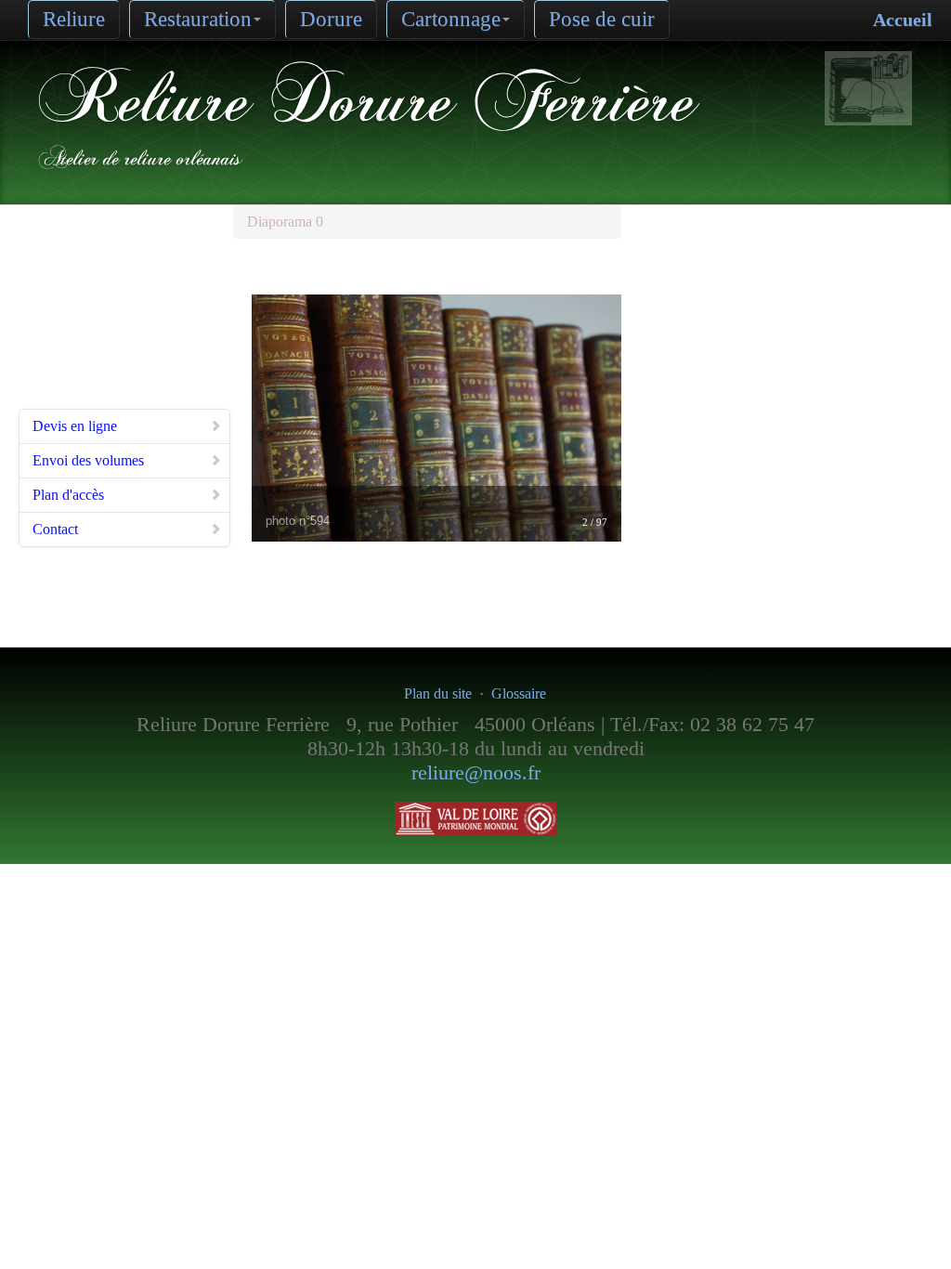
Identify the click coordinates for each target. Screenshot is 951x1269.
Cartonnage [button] (451, 19)
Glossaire (518, 693)
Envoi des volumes (88, 460)
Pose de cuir (602, 19)
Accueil (902, 19)
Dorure (331, 19)
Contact (55, 529)
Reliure (74, 19)
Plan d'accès (68, 495)
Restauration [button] (198, 19)
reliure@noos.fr (476, 772)
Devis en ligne (75, 426)
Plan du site (438, 693)
